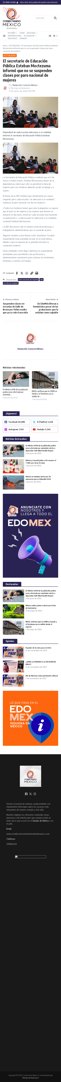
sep (41, 279)
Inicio (5, 45)
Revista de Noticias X (30, 1078)
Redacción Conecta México (25, 85)
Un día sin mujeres (11, 283)
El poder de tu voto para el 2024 (38, 648)
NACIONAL (31, 33)
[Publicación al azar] (50, 36)
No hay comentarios (20, 88)
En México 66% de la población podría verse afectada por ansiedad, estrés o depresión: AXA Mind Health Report (41, 448)
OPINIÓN (23, 38)
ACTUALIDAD (29, 36)
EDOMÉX (11, 33)
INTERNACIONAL (15, 36)
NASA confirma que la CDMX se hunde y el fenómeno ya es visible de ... (44, 393)
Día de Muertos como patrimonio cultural (42, 676)
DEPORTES (12, 38)
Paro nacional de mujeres (28, 279)
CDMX (22, 33)
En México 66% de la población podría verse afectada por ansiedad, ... (15, 392)
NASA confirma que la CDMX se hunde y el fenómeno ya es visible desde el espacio (41, 624)
